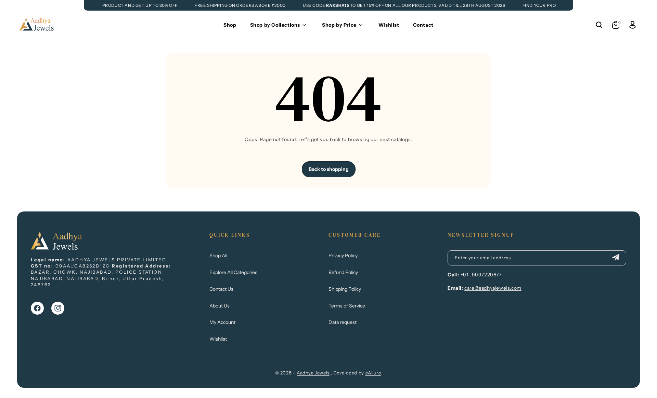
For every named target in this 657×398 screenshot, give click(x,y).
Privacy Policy (343, 255)
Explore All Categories (233, 272)
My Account (222, 322)
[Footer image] (56, 247)
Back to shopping (329, 169)
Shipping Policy (344, 289)
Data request (342, 322)
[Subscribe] (615, 258)
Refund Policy (343, 272)
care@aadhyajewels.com (492, 288)
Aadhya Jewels (313, 372)
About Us (219, 306)
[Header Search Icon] (598, 24)
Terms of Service (346, 306)
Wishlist (218, 339)
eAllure (373, 372)
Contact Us (221, 289)
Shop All (218, 255)
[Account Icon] (632, 24)
